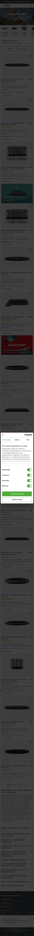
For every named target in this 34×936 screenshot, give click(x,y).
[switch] (29, 475)
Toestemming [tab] (6, 440)
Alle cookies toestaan (17, 494)
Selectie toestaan (17, 499)
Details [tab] (17, 440)
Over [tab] (27, 440)
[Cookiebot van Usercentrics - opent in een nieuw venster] (24, 435)
